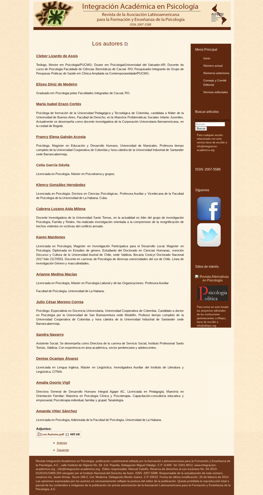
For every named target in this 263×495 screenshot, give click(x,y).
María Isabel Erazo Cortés (58, 104)
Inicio (206, 58)
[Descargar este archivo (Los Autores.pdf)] (126, 43)
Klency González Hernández (60, 185)
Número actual (213, 65)
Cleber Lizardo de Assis (57, 56)
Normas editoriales (215, 92)
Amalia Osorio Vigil (53, 383)
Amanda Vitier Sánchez (56, 411)
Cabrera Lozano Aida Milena (60, 209)
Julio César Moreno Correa (59, 302)
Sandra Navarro (50, 335)
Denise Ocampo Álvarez (57, 359)
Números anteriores (216, 73)
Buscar (201, 128)
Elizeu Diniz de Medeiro (56, 84)
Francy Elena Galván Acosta (61, 137)
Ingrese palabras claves (212, 120)
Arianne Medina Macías (56, 274)
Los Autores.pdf (53, 434)
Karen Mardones (50, 237)
